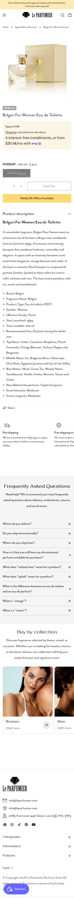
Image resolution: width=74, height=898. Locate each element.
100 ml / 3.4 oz (19, 174)
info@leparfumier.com (23, 800)
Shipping (11, 132)
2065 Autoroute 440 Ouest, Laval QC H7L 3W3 (39, 816)
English (6, 867)
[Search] (62, 15)
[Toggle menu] (4, 15)
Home (5, 27)
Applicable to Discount (26, 27)
